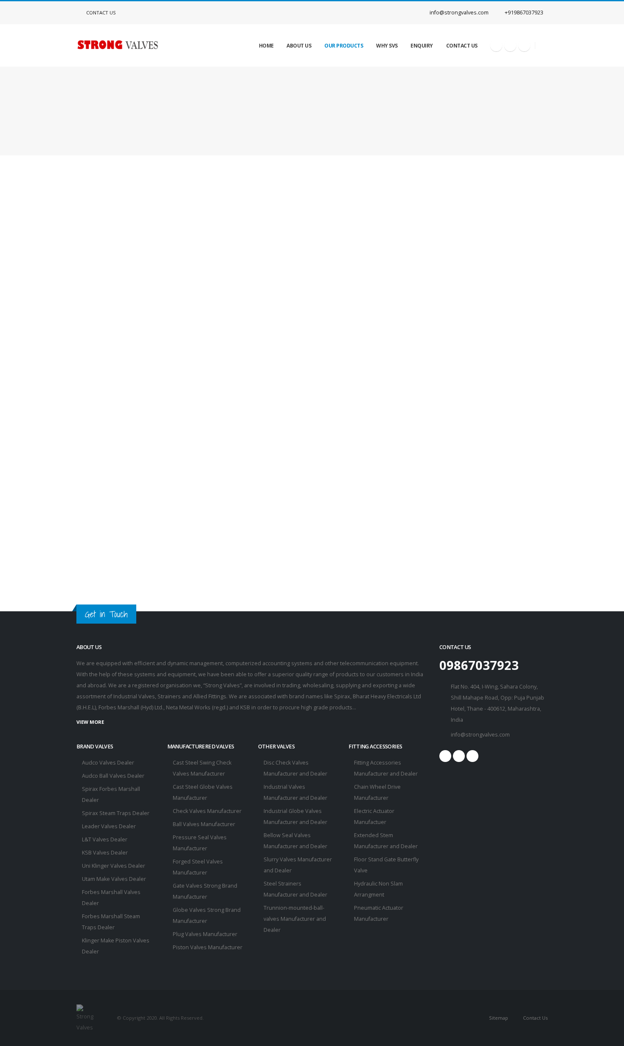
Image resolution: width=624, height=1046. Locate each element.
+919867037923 (523, 12)
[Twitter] (510, 45)
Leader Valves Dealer (109, 826)
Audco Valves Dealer (108, 762)
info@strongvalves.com (458, 12)
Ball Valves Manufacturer (204, 824)
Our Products (343, 45)
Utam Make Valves (278, 93)
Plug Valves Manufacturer (205, 934)
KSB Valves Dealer (105, 852)
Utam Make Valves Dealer (114, 879)
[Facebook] (496, 45)
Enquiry (421, 45)
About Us (299, 45)
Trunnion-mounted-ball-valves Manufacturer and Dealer (295, 919)
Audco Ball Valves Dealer (113, 775)
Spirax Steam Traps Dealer (115, 813)
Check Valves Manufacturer (207, 811)
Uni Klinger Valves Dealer (113, 865)
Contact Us (100, 12)
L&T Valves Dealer (104, 839)
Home (266, 45)
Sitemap (498, 1018)
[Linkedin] (524, 45)
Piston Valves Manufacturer (207, 947)
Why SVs (387, 45)
